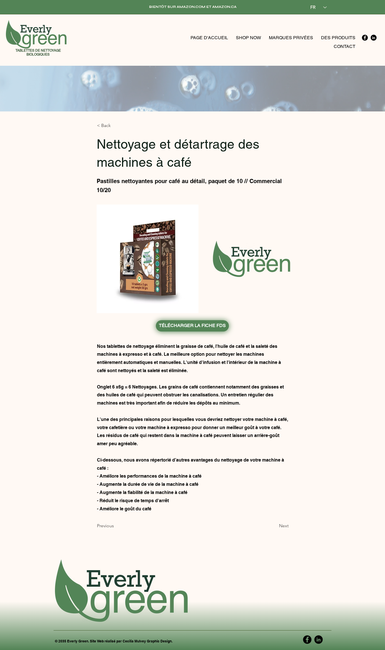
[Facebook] (365, 38)
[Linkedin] (374, 38)
